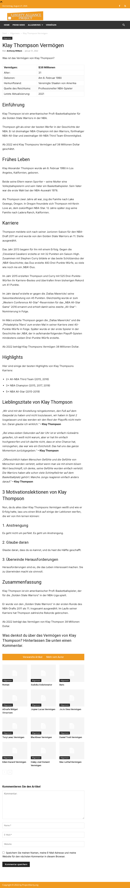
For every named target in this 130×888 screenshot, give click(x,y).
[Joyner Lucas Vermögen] (43, 698)
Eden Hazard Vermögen (14, 762)
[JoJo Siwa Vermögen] (71, 698)
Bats (61, 684)
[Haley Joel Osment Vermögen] (43, 750)
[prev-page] (4, 772)
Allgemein (15, 33)
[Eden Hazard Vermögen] (14, 750)
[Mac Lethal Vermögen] (71, 750)
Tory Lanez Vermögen (13, 737)
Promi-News (19, 25)
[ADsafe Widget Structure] (14, 698)
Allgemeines (34, 25)
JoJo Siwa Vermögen (70, 709)
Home (6, 25)
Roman (5, 684)
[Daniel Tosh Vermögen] (71, 725)
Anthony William (14, 50)
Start (4, 33)
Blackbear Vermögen (41, 737)
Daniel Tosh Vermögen (70, 737)
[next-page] (10, 772)
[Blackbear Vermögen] (43, 725)
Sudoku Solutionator (41, 684)
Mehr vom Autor (55, 657)
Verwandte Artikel (32, 657)
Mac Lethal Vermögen (70, 762)
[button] (124, 25)
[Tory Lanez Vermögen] (14, 725)
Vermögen (51, 25)
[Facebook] (119, 6)
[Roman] (14, 673)
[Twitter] (125, 6)
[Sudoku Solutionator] (43, 673)
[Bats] (71, 673)
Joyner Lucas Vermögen (43, 709)
